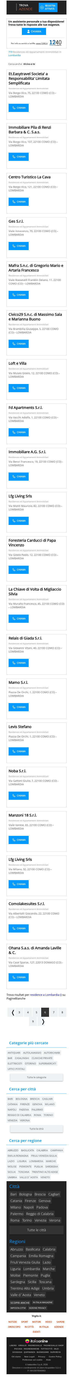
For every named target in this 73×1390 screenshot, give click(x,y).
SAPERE (61, 1321)
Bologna (21, 1098)
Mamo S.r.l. (18, 682)
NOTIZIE (12, 1321)
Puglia (45, 1275)
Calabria (49, 1249)
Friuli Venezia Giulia (25, 1262)
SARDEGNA (51, 1166)
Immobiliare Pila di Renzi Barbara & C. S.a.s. (30, 129)
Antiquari (14, 1052)
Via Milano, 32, (18, 869)
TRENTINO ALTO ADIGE (45, 1172)
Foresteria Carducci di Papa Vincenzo (32, 542)
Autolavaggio (32, 1052)
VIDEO (48, 1321)
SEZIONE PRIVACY (37, 1308)
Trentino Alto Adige (24, 1288)
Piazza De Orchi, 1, (20, 692)
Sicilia (32, 1282)
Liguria (15, 1269)
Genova (37, 1104)
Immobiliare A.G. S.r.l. (27, 451)
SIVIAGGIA (17, 1352)
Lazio (47, 1262)
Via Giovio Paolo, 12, (21, 555)
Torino (48, 1115)
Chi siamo (16, 1357)
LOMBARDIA (16, 96)
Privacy (41, 1357)
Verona (25, 1120)
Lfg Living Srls (20, 496)
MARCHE (51, 1161)
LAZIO (11, 1161)
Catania (12, 1104)
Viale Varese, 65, (19, 825)
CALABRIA (42, 1150)
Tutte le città (36, 1128)
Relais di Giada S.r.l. (25, 638)
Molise (15, 1275)
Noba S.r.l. (17, 770)
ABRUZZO (13, 1150)
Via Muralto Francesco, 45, (25, 603)
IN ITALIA (44, 1326)
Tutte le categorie (36, 1077)
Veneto (39, 1295)
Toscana (45, 1282)
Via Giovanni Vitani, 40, (23, 648)
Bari (10, 1098)
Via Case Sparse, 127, (22, 962)
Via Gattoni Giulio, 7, (21, 780)
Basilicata (33, 1249)
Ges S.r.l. (16, 221)
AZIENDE (59, 1326)
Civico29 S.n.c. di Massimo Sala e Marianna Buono (35, 317)
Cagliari (47, 1098)
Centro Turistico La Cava (30, 176)
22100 (35, 93)
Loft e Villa (17, 363)
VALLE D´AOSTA (29, 1177)
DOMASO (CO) (53, 962)
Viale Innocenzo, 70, (21, 231)
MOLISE (12, 1166)
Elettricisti (15, 1063)
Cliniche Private (42, 1058)
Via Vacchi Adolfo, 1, (21, 417)
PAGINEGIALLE (35, 1345)
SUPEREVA (55, 1352)
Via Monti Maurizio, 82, (23, 506)
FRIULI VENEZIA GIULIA (44, 1155)
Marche (49, 1269)
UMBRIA (12, 1177)
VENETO (45, 1177)
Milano (49, 1104)
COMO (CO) (47, 93)
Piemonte (30, 1275)
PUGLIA (38, 1166)
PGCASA (18, 1349)
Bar (10, 1058)
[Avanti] (41, 1021)
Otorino (30, 1063)
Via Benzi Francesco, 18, (24, 461)
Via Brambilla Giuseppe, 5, (25, 329)
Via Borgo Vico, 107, (21, 142)
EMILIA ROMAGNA (18, 1155)
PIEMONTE (25, 1166)
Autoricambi (52, 1052)
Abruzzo (16, 1249)
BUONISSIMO (43, 1352)
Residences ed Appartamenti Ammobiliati (28, 88)
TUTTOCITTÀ (46, 1349)
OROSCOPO (14, 1326)
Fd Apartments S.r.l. (25, 407)
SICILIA (12, 1172)
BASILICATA (27, 1150)
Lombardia (31, 1269)
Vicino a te (29, 64)
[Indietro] (11, 1012)
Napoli (12, 1109)
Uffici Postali (16, 1069)
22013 (39, 962)
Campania (18, 1256)
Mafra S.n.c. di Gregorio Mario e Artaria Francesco (36, 268)
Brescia (34, 1098)
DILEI (56, 1349)
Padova (24, 1109)
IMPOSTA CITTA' (18, 1308)
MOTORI (36, 1321)
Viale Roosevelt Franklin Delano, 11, (31, 280)
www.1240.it (42, 43)
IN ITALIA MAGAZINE (42, 1302)
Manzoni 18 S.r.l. (23, 815)
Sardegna (17, 1282)
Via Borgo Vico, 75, (20, 93)
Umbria (48, 1288)
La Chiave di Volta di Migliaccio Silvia (35, 591)
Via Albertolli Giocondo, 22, (26, 913)
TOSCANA (23, 1172)
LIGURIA (21, 1161)
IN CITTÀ (29, 1326)
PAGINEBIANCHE (31, 1349)
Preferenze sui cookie (32, 1360)
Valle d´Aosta (20, 1295)
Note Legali (29, 1357)
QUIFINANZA (29, 1352)
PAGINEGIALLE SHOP (54, 1345)
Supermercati (47, 1063)
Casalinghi (22, 1058)
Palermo (37, 1109)
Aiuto (48, 1360)
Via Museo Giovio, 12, (22, 373)
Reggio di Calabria (19, 1115)
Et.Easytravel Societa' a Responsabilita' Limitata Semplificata (29, 78)
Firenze (25, 1104)
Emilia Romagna (41, 1256)
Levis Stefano (20, 726)
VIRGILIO (22, 1345)
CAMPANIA (57, 1150)
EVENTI (36, 1331)
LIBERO (13, 1345)
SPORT (24, 1321)
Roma (37, 1115)
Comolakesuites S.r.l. (27, 903)
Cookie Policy (55, 1357)
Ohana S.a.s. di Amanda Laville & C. (35, 950)
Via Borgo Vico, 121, (21, 187)
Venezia (12, 1120)
